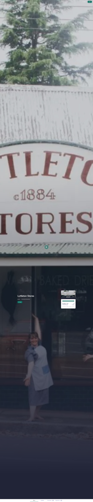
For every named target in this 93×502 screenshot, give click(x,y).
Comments (50, 500)
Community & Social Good (26, 299)
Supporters (58, 500)
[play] (46, 247)
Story (34, 500)
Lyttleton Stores (26, 295)
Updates (42, 500)
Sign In (90, 1)
